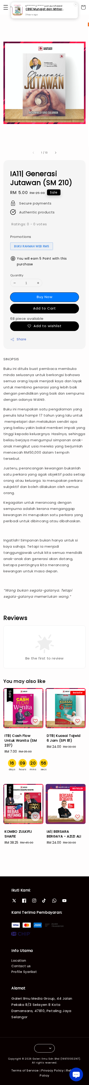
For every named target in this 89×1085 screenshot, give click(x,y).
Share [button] (21, 339)
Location (18, 960)
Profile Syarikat (24, 971)
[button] (6, 7)
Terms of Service (25, 1070)
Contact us (21, 966)
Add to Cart (44, 308)
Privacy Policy (52, 1070)
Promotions (20, 236)
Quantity (16, 275)
